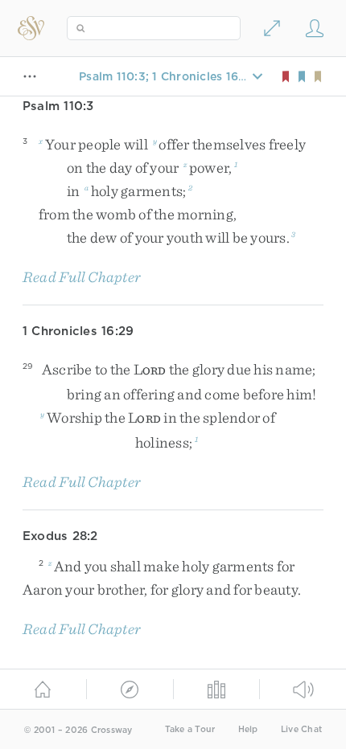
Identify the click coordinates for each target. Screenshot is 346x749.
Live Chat (301, 729)
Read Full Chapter (82, 277)
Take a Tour (190, 729)
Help (248, 729)
